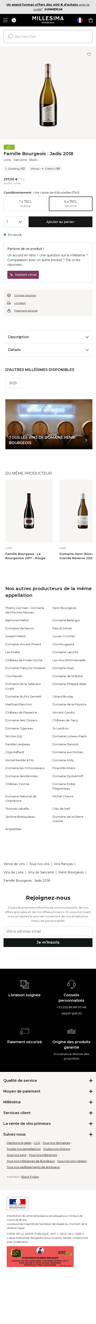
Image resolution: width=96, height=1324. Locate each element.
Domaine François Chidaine (25, 668)
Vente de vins (14, 864)
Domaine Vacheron (19, 628)
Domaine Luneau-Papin (69, 736)
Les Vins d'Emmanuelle (69, 660)
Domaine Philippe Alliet (69, 684)
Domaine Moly (63, 760)
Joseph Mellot (15, 636)
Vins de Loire (14, 872)
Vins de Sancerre (41, 872)
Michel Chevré (62, 796)
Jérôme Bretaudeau (20, 816)
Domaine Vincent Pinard (23, 644)
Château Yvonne (17, 784)
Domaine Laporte (65, 652)
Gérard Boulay (62, 696)
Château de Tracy (65, 720)
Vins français (63, 864)
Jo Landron (60, 728)
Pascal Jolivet (62, 628)
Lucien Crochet (63, 636)
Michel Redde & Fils (19, 760)
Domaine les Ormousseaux (25, 768)
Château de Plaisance (21, 712)
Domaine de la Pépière (69, 704)
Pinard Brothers (63, 768)
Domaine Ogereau (19, 728)
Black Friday (30, 1176)
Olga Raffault (14, 752)
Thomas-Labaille (17, 808)
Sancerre (20, 159)
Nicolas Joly (13, 736)
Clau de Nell (61, 808)
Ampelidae (13, 829)
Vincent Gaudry (63, 712)
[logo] (48, 20)
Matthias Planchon (18, 704)
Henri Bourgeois (64, 608)
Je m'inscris (48, 942)
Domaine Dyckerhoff (67, 776)
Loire (7, 159)
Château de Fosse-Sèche (23, 660)
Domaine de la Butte (67, 676)
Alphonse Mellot (17, 620)
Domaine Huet (63, 668)
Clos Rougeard (63, 644)
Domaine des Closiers (21, 720)
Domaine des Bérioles (21, 776)
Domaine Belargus (66, 620)
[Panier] (90, 20)
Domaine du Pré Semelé (23, 696)
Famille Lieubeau (17, 744)
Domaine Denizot (65, 744)
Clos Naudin (14, 676)
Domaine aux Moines (67, 752)
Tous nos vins (39, 864)
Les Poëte (12, 652)
